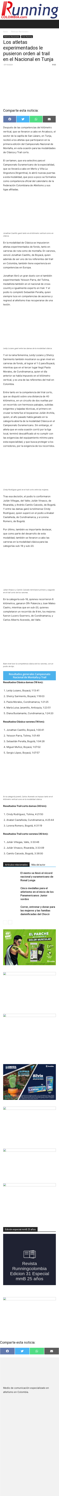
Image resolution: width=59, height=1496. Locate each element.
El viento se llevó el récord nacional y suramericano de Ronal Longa (36, 876)
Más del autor (38, 864)
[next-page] (10, 922)
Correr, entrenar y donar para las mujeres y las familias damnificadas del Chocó (37, 910)
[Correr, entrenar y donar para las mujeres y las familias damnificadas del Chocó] (11, 910)
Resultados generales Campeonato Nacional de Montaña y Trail (29, 675)
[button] (5, 24)
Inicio (5, 31)
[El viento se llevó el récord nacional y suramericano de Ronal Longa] (11, 876)
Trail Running (27, 36)
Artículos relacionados (16, 864)
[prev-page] (5, 922)
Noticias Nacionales (19, 31)
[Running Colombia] (29, 10)
